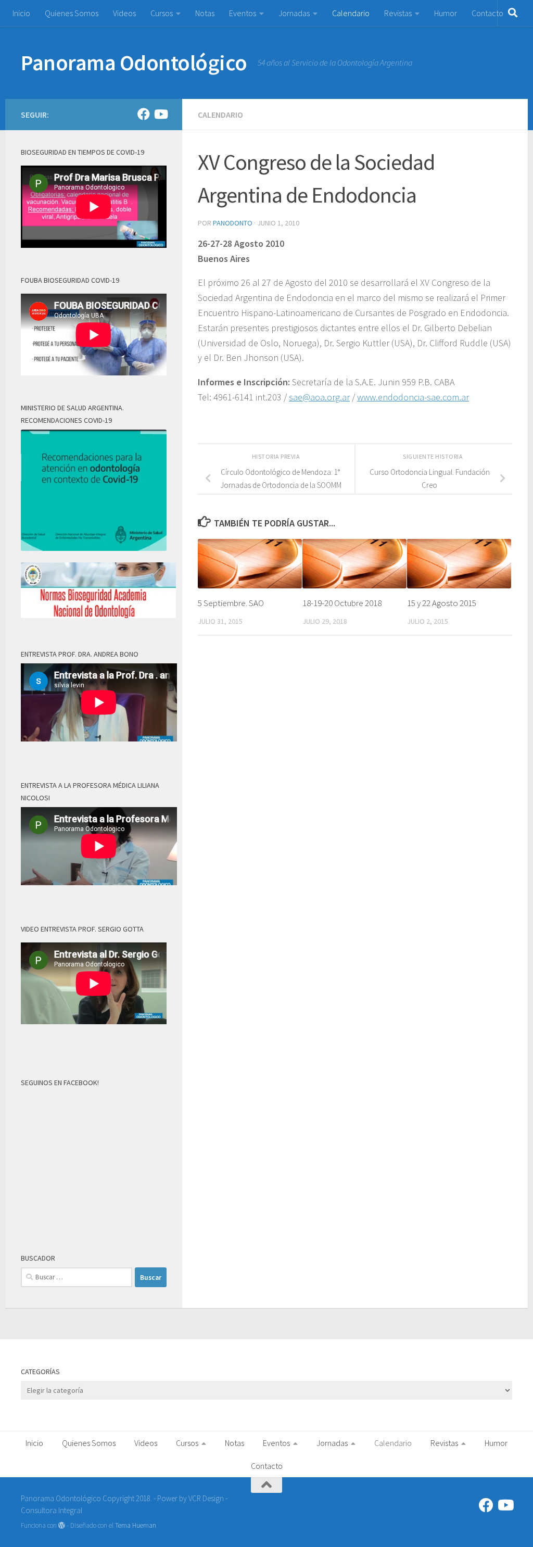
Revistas (398, 13)
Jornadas (294, 13)
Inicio (21, 13)
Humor (445, 13)
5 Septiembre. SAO (231, 603)
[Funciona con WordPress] (61, 1525)
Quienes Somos (71, 13)
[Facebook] (143, 114)
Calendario (351, 13)
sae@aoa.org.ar (319, 397)
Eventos (242, 13)
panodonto (232, 223)
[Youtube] (160, 114)
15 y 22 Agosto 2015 (441, 603)
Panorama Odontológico (134, 62)
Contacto (487, 13)
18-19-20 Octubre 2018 (342, 603)
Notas (204, 13)
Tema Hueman (135, 1525)
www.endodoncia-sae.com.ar (413, 397)
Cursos (161, 13)
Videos (124, 13)
